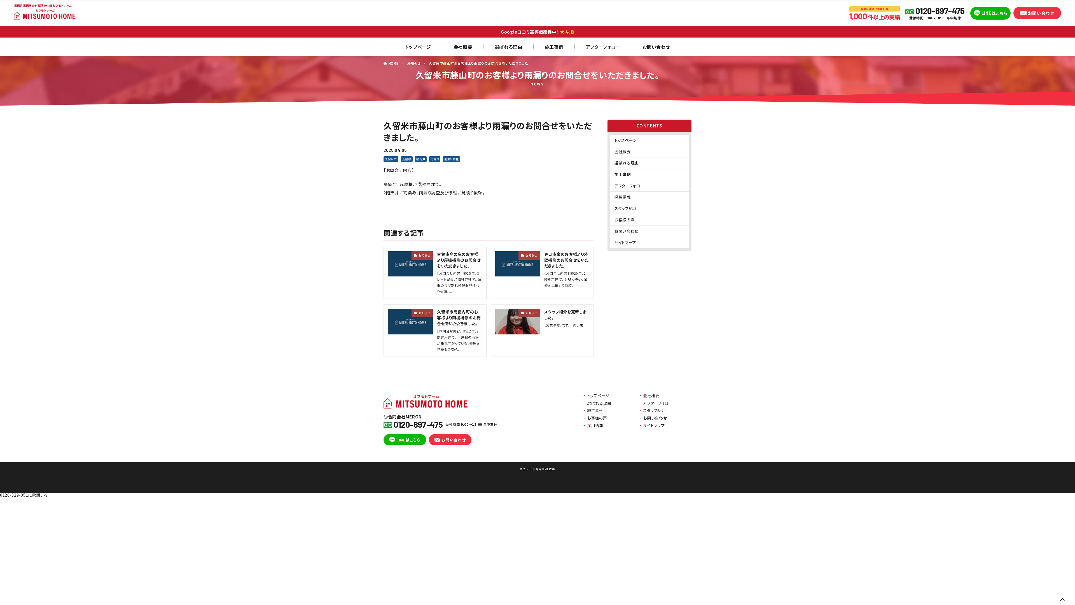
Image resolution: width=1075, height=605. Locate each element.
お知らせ (414, 63)
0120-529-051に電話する (24, 495)
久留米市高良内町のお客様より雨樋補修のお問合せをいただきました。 (459, 317)
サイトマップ (625, 242)
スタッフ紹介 (625, 208)
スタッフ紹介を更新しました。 (565, 314)
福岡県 (420, 159)
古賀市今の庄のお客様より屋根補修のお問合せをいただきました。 (459, 260)
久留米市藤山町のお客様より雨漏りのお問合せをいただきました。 (479, 63)
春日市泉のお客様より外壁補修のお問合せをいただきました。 (566, 260)
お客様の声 (624, 219)
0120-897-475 (939, 10)
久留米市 (391, 159)
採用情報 (622, 197)
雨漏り (435, 159)
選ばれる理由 (508, 46)
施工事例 (554, 46)
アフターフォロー (603, 46)
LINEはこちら (994, 13)
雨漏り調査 (451, 159)
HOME (394, 63)
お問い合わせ (1041, 13)
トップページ (418, 46)
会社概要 (463, 46)
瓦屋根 (406, 159)
